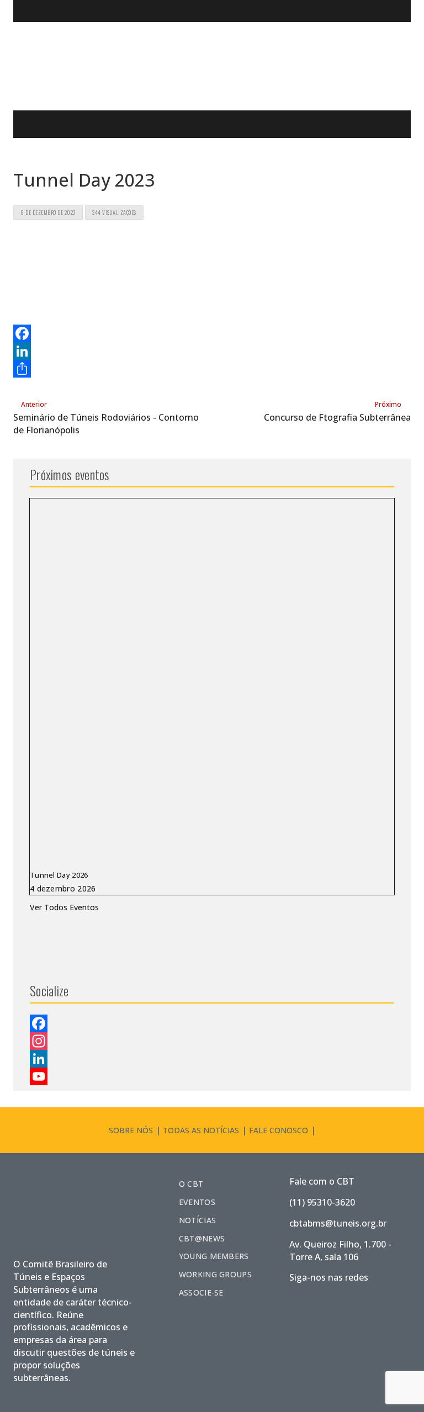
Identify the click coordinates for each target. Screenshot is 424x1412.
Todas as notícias (201, 1130)
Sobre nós (131, 1130)
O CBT (191, 1184)
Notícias (197, 1220)
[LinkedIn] (212, 351)
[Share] (212, 369)
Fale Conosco (278, 1130)
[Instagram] (212, 1041)
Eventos (197, 1202)
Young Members (214, 1256)
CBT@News (202, 1238)
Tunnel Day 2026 (59, 875)
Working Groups (215, 1274)
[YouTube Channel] (212, 1076)
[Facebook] (212, 333)
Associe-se (201, 1292)
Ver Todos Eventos (64, 907)
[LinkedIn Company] (212, 1059)
